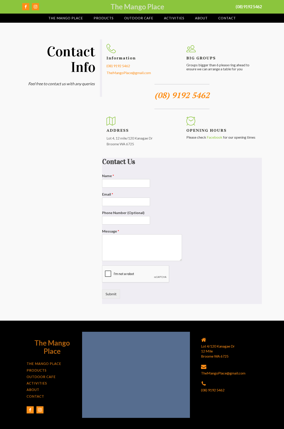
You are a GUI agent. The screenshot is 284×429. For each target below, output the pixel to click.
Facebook (215, 137)
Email (107, 194)
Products (104, 18)
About (201, 18)
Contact (227, 18)
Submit (111, 294)
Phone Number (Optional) (123, 212)
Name (108, 176)
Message (110, 231)
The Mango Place (65, 18)
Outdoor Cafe (138, 18)
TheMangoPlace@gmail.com (128, 73)
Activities (174, 18)
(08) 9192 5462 (118, 66)
